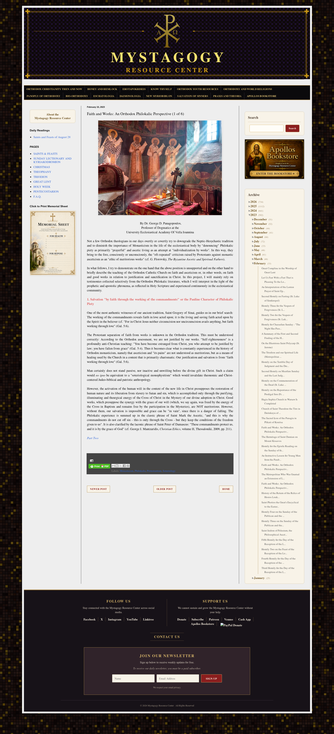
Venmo (228, 619)
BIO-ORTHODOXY (77, 96)
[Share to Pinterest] (128, 466)
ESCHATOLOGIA (103, 96)
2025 (255, 206)
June (258, 245)
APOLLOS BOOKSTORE (262, 96)
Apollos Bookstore (202, 624)
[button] (10, 717)
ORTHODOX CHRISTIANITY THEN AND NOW (54, 89)
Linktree (148, 619)
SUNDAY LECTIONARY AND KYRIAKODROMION (52, 160)
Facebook (89, 619)
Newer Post (98, 489)
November (262, 223)
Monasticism (127, 471)
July (258, 241)
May (258, 250)
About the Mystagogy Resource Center (52, 116)
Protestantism (154, 471)
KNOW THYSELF (161, 89)
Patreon (214, 619)
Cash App (244, 619)
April (259, 254)
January (261, 578)
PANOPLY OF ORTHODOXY (43, 96)
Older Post (165, 489)
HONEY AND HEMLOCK (102, 89)
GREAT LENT (42, 181)
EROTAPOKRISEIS (134, 89)
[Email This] (113, 466)
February (261, 263)
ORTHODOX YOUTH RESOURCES (197, 89)
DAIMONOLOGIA (130, 96)
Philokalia (140, 471)
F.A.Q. (37, 196)
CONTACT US (167, 636)
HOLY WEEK (41, 186)
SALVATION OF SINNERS (192, 96)
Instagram (114, 619)
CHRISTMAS (41, 167)
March (259, 259)
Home (226, 489)
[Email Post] (91, 460)
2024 (255, 210)
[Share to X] (121, 466)
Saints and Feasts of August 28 (52, 137)
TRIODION (40, 177)
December (262, 219)
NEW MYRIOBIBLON (159, 96)
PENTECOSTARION (46, 191)
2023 (255, 214)
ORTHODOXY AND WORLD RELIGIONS (247, 89)
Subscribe (198, 619)
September (262, 232)
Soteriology (169, 471)
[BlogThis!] (117, 466)
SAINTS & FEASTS (45, 153)
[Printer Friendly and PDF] (99, 467)
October (260, 228)
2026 (255, 201)
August (260, 236)
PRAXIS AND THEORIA (227, 96)
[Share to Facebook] (124, 466)
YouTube (132, 619)
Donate (181, 619)
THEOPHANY (42, 172)
